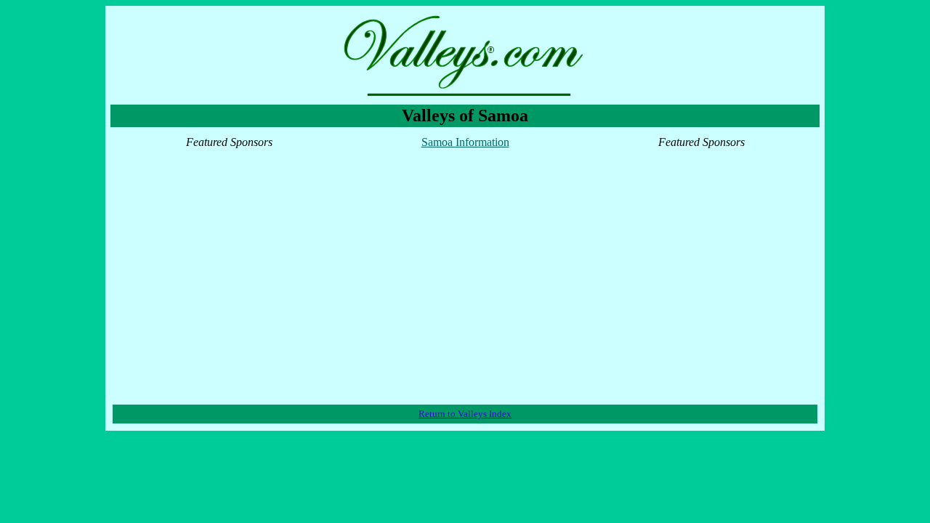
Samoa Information (465, 142)
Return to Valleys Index (465, 413)
